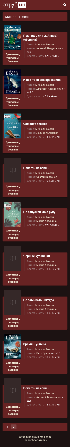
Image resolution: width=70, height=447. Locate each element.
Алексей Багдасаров (48, 48)
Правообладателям (35, 440)
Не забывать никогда (38, 300)
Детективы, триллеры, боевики (13, 58)
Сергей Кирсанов (46, 176)
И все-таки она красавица (42, 80)
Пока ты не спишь (36, 168)
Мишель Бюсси (44, 44)
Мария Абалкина (46, 220)
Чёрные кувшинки (36, 256)
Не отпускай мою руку (39, 212)
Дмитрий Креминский (49, 88)
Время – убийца (34, 344)
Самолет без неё (35, 124)
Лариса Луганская (47, 132)
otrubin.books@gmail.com (35, 437)
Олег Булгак (43, 353)
